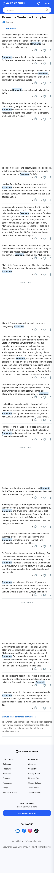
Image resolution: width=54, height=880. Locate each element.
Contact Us (32, 768)
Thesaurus (7, 768)
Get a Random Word (27, 813)
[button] (38, 3)
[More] (50, 50)
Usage (5, 787)
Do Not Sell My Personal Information (27, 841)
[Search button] (47, 10)
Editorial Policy (34, 778)
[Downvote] (44, 50)
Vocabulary (7, 783)
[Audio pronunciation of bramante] (3, 22)
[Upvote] (35, 50)
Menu (47, 3)
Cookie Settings (34, 783)
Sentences (11, 28)
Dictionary (7, 764)
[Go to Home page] (14, 3)
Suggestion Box (34, 792)
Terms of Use (33, 787)
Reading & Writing (10, 792)
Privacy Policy (34, 773)
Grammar (7, 778)
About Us (32, 764)
